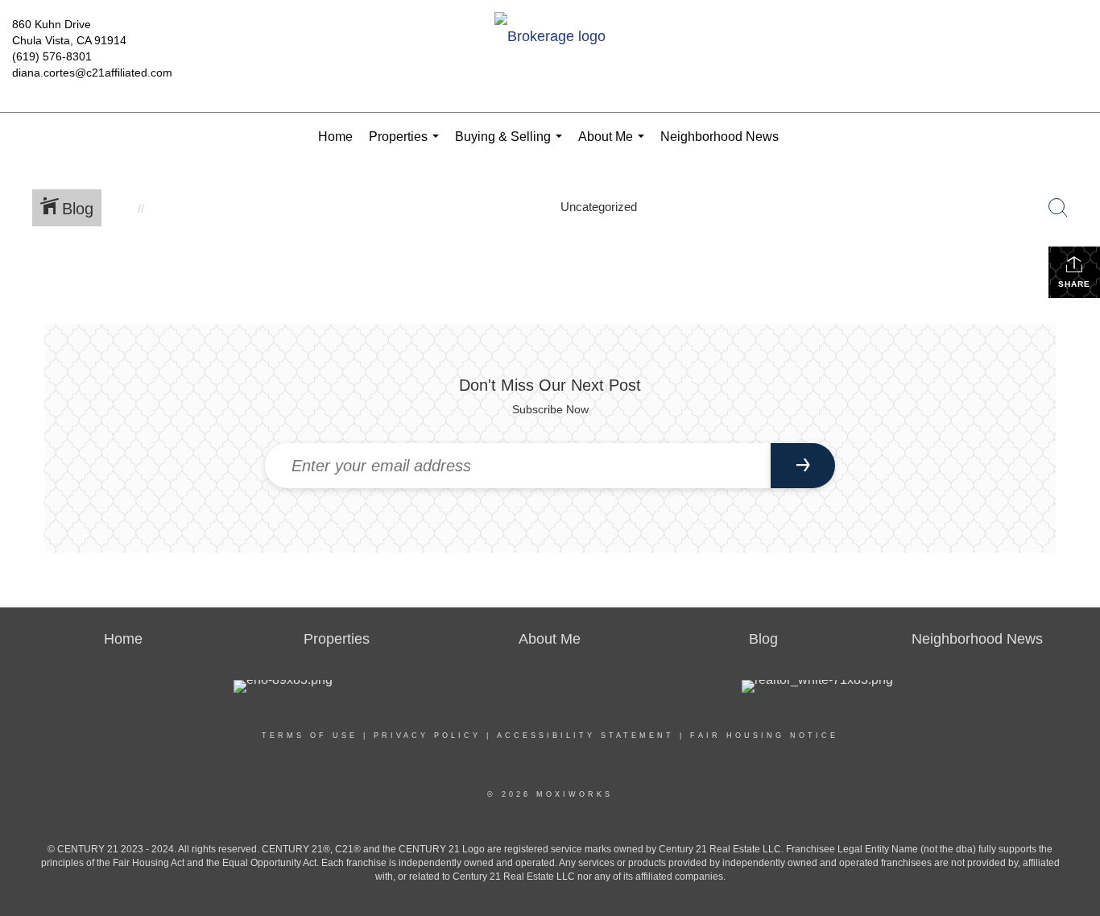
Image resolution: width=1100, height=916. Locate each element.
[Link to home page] (549, 37)
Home (335, 136)
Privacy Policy (427, 736)
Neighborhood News (719, 136)
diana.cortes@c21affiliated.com (92, 72)
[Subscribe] (803, 465)
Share (1074, 284)
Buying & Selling (512, 145)
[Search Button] (1058, 208)
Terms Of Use (310, 736)
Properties (407, 145)
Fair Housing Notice (764, 736)
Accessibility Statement (585, 736)
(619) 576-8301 (52, 56)
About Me (614, 145)
